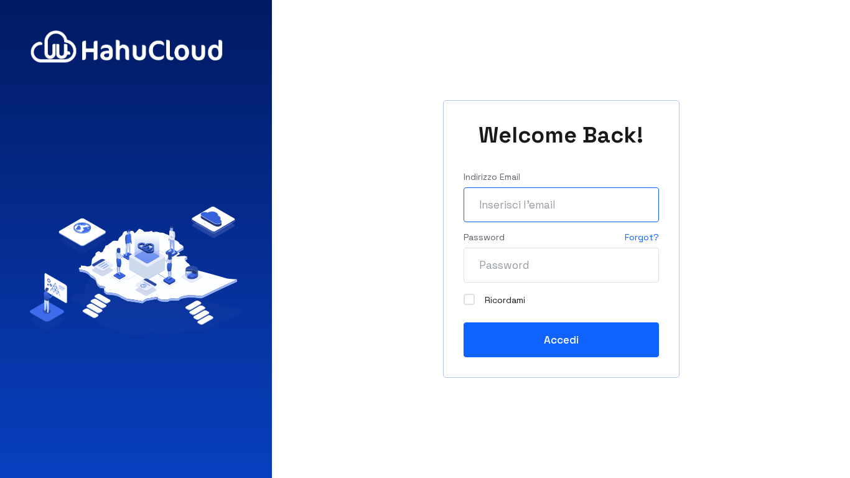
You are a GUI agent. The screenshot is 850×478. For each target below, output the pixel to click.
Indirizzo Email (492, 176)
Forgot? (642, 237)
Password (484, 237)
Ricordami (505, 300)
